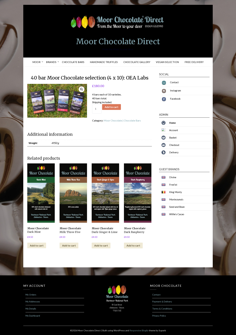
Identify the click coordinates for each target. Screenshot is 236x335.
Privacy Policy (159, 315)
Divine (172, 177)
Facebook (175, 98)
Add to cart (111, 106)
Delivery (174, 152)
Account (173, 130)
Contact (174, 82)
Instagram (175, 90)
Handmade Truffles (104, 62)
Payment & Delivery (162, 301)
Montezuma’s (176, 199)
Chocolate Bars (73, 62)
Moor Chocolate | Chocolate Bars (122, 120)
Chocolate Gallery (136, 62)
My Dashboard (33, 315)
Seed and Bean (177, 206)
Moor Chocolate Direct (118, 41)
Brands (51, 62)
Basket (173, 137)
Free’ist (173, 184)
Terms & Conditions (162, 308)
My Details (31, 308)
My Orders (31, 294)
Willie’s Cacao (176, 214)
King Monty (175, 192)
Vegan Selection (167, 62)
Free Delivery (194, 62)
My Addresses (33, 301)
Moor (36, 62)
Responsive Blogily (139, 330)
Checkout (174, 144)
